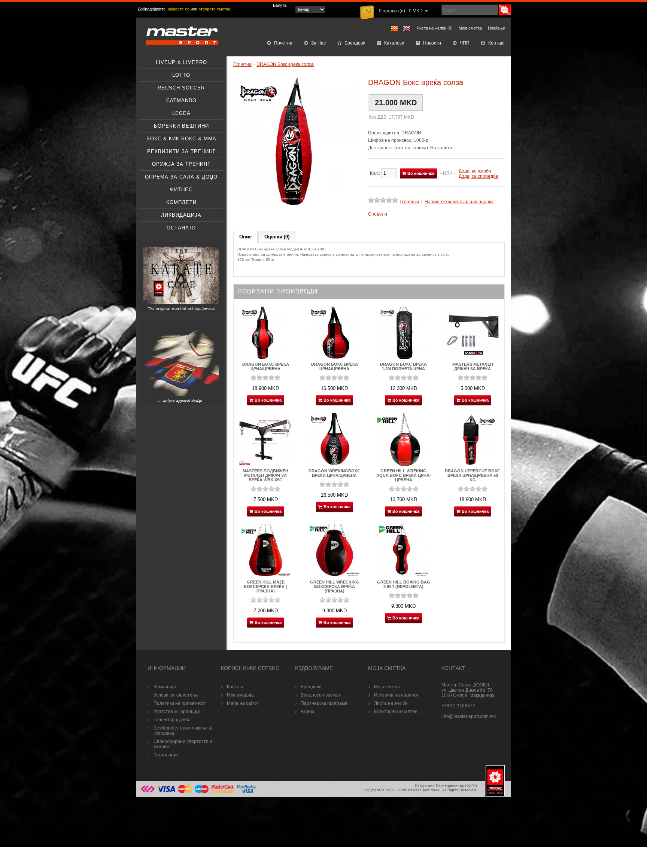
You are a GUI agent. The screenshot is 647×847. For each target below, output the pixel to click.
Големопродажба (172, 719)
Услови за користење (176, 695)
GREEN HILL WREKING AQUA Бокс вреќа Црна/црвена (403, 475)
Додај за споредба (478, 176)
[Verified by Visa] (246, 792)
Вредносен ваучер (320, 695)
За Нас (318, 43)
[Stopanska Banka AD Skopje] (148, 792)
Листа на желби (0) (435, 28)
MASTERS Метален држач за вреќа (472, 366)
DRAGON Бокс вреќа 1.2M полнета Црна (403, 366)
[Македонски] (394, 28)
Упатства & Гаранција (177, 711)
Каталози (394, 43)
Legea (181, 113)
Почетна (283, 43)
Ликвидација (181, 215)
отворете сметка (214, 9)
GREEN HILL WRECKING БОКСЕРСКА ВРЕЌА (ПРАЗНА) (334, 586)
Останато (181, 228)
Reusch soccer (181, 88)
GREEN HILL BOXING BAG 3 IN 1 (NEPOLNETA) (403, 584)
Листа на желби (391, 703)
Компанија (165, 686)
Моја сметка (470, 28)
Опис (245, 237)
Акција (308, 711)
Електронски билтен (395, 711)
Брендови (354, 43)
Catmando (181, 100)
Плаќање (496, 28)
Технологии (166, 755)
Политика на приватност (180, 703)
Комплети (181, 202)
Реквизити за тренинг (181, 151)
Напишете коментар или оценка (459, 201)
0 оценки (409, 201)
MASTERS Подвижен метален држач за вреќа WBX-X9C (265, 475)
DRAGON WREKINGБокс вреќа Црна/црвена (334, 473)
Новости (432, 43)
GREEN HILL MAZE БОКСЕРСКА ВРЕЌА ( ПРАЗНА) (265, 586)
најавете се (178, 9)
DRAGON (411, 132)
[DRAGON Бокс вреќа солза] (297, 204)
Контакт (496, 43)
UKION (471, 786)
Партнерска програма (324, 703)
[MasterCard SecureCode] (222, 792)
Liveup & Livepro (181, 62)
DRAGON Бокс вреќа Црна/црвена (265, 366)
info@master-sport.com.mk (468, 716)
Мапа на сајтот (243, 703)
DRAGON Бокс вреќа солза (285, 64)
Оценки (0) (276, 237)
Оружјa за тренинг (181, 164)
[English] (406, 28)
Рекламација (240, 695)
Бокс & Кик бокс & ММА (181, 138)
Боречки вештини (181, 126)
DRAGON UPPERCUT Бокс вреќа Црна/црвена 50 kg (472, 475)
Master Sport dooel (423, 790)
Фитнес (181, 189)
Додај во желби (475, 171)
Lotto (181, 75)
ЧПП (465, 43)
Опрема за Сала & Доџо (181, 177)
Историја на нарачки (396, 695)
